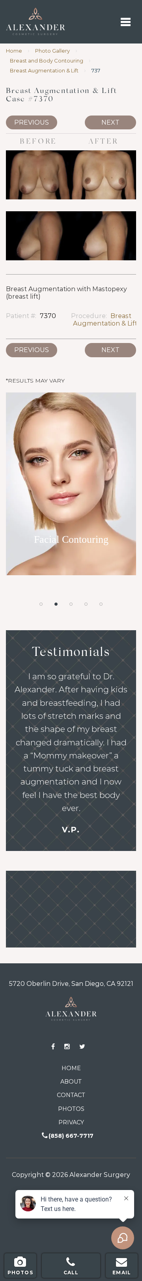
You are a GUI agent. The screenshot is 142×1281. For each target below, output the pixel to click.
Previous (31, 122)
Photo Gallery (52, 51)
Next (110, 122)
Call (71, 1272)
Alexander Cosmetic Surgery (18, 11)
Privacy (71, 1122)
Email (121, 1272)
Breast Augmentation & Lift (44, 71)
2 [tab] (56, 604)
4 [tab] (86, 604)
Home (14, 51)
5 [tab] (101, 604)
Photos (71, 1108)
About (71, 1081)
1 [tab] (41, 604)
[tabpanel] (71, 487)
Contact (71, 1095)
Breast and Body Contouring (46, 61)
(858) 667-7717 (71, 1135)
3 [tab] (71, 604)
